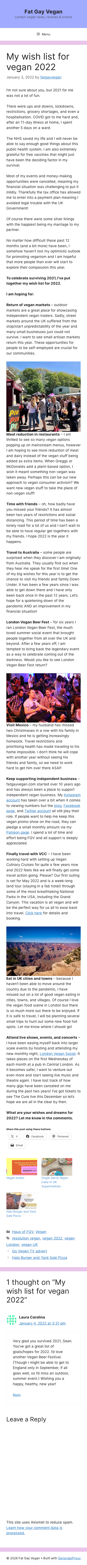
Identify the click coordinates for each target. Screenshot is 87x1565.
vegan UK (29, 1244)
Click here (33, 913)
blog (57, 806)
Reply (17, 1395)
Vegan (40, 1232)
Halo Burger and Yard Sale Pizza (39, 1258)
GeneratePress (69, 1558)
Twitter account (37, 811)
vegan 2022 (52, 1238)
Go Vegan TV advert (29, 1251)
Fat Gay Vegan (43, 11)
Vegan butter (15, 1178)
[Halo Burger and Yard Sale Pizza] (21, 1200)
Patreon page (17, 832)
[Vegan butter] (21, 1167)
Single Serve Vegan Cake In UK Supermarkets (54, 1182)
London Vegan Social (58, 1054)
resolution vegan (26, 1238)
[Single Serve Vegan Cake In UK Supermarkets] (56, 1167)
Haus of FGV (22, 1232)
